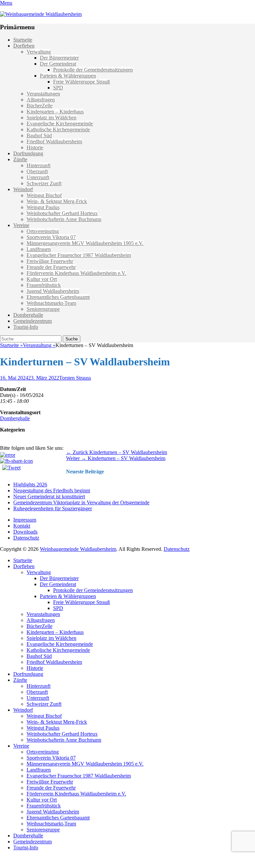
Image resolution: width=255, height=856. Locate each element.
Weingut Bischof (44, 195)
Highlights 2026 (30, 484)
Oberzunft (37, 171)
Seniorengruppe (43, 309)
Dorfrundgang (28, 153)
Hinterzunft (38, 165)
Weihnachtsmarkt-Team (51, 303)
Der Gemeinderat (58, 63)
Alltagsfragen (41, 99)
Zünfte (20, 159)
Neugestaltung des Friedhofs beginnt (51, 490)
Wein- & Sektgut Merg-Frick (57, 201)
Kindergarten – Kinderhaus (55, 111)
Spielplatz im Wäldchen (51, 117)
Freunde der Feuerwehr (51, 267)
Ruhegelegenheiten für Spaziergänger (52, 508)
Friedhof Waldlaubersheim (54, 141)
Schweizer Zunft (44, 183)
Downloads (25, 532)
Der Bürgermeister (59, 58)
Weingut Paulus (43, 207)
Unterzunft (38, 177)
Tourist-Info (25, 327)
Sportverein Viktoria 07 (51, 237)
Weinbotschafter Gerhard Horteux (62, 213)
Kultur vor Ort (42, 279)
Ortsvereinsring (43, 231)
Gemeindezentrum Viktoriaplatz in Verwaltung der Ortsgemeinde (81, 502)
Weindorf (23, 189)
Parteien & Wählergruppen (68, 75)
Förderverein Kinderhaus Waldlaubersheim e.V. (76, 273)
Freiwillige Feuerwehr (50, 261)
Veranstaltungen (43, 93)
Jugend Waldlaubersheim (53, 291)
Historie (35, 147)
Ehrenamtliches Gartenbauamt (58, 297)
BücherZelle (39, 105)
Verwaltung (39, 52)
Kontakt (21, 526)
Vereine (21, 225)
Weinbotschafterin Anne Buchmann (64, 219)
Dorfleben (24, 46)
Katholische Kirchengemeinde (58, 129)
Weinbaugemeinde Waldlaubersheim (78, 549)
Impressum (24, 520)
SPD (58, 87)
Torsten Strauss (75, 378)
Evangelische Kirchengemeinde (60, 123)
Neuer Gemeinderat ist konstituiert (49, 496)
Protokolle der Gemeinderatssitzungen (93, 69)
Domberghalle (28, 315)
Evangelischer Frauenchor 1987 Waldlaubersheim (79, 255)
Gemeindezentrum (32, 321)
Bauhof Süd (39, 135)
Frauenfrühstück (44, 285)
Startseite (22, 40)
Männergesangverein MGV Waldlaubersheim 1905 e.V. (85, 243)
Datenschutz (26, 538)
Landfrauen (39, 249)
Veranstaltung (39, 345)
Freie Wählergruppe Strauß (81, 81)
